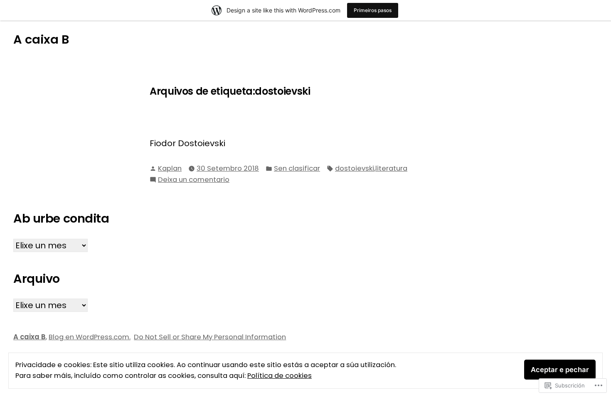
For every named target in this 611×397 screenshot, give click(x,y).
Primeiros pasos (373, 10)
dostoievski (354, 168)
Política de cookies (279, 375)
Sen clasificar (297, 168)
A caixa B (41, 39)
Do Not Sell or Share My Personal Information (210, 337)
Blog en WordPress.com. (90, 337)
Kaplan (170, 168)
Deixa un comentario (193, 179)
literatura (391, 168)
